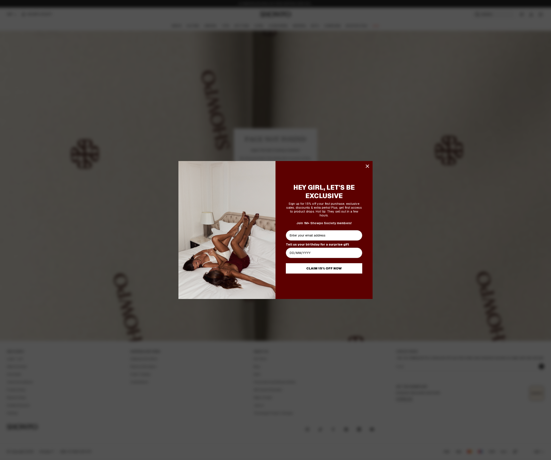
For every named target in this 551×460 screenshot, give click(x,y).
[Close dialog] (367, 166)
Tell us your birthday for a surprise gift (317, 244)
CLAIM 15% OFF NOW (324, 268)
